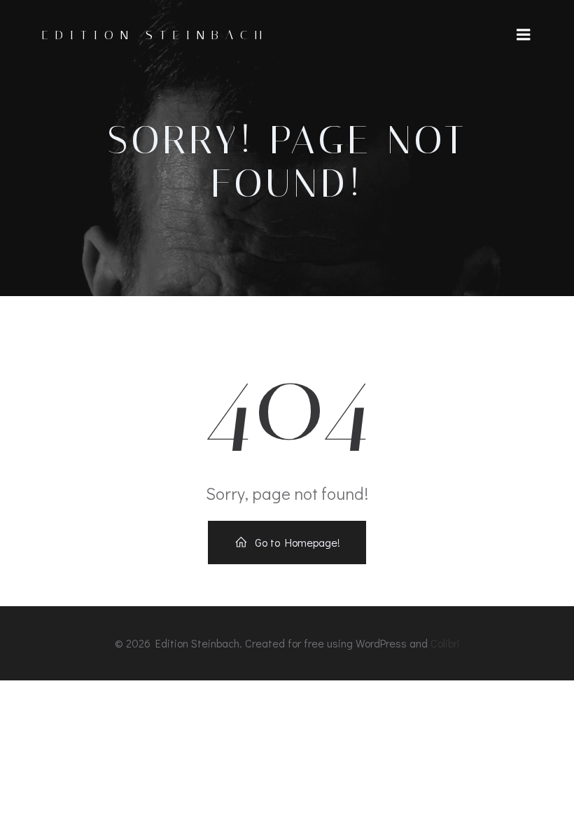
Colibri (445, 643)
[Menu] (524, 35)
